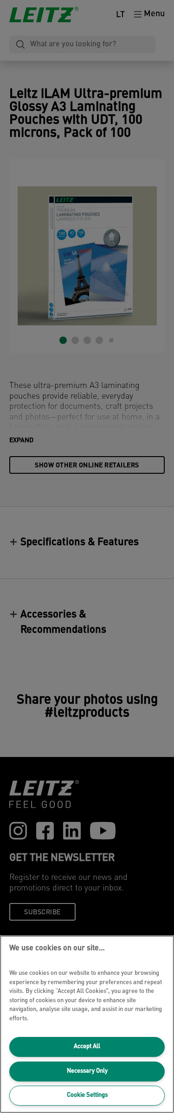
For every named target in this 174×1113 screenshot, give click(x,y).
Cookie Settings (87, 1095)
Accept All (87, 1046)
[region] (87, 1024)
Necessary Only (87, 1071)
